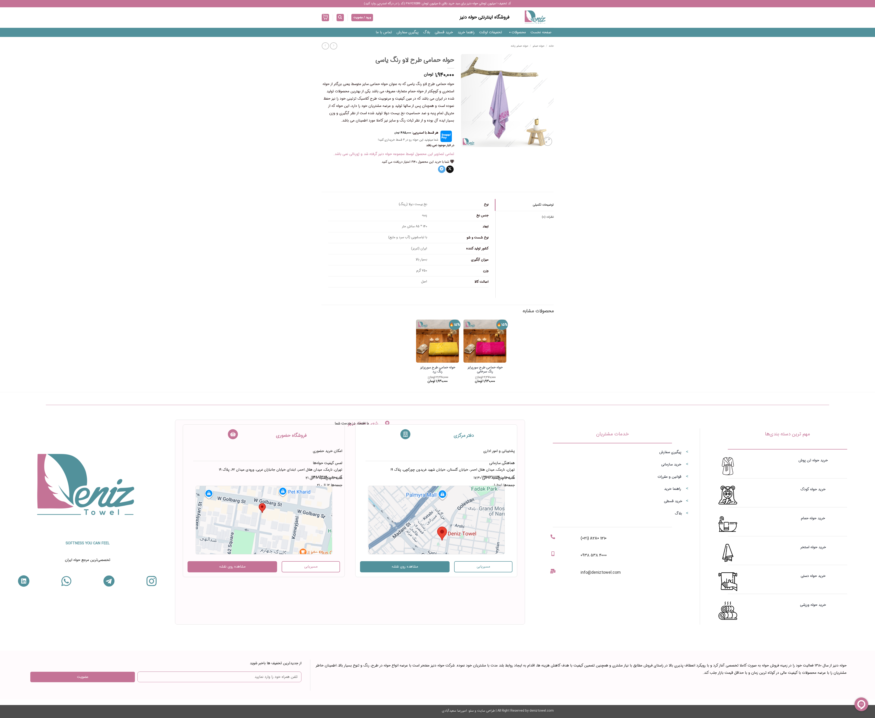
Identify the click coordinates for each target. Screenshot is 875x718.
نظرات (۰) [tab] (548, 217)
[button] (340, 17)
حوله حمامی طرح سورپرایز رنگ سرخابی (485, 370)
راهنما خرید (466, 32)
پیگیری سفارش (407, 32)
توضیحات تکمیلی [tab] (543, 205)
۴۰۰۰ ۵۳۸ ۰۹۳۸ (594, 555)
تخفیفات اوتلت (490, 32)
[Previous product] (325, 45)
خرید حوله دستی (813, 576)
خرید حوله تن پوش (813, 460)
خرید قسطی (444, 32)
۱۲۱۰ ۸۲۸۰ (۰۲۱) (594, 538)
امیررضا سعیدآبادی (454, 710)
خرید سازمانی (671, 464)
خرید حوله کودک (813, 489)
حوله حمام (538, 46)
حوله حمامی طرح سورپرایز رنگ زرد (437, 370)
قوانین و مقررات (669, 477)
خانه (551, 46)
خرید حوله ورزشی (813, 605)
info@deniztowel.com (601, 572)
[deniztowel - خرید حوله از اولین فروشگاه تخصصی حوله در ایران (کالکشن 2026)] (535, 17)
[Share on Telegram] (441, 169)
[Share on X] (450, 169)
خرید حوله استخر (813, 547)
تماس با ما (384, 32)
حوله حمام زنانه (519, 46)
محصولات (519, 32)
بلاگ (426, 32)
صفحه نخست (540, 32)
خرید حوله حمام (813, 518)
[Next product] (333, 45)
